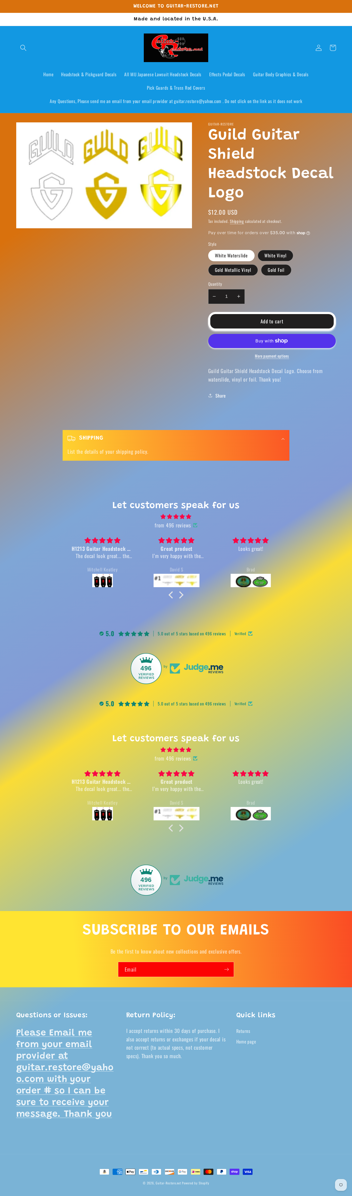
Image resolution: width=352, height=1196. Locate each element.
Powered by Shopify (195, 1183)
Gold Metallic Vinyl (233, 269)
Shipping (237, 221)
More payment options (272, 356)
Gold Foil (276, 269)
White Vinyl (275, 255)
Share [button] (220, 395)
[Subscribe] (227, 969)
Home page (246, 1041)
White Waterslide (231, 255)
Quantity (215, 284)
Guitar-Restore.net (168, 1183)
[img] (176, 516)
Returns (243, 1030)
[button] (23, 48)
